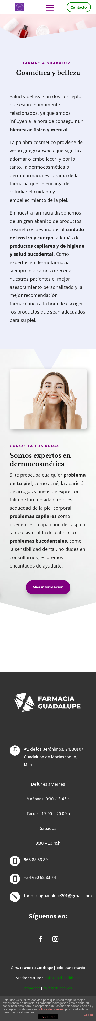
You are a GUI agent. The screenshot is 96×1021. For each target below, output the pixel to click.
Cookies (88, 1014)
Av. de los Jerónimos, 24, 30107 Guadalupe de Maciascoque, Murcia (53, 757)
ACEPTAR (48, 1016)
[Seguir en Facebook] (41, 939)
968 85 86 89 (36, 859)
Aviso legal (53, 977)
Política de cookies (57, 988)
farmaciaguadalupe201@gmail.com (58, 895)
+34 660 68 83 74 (40, 877)
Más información (48, 587)
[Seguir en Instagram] (55, 939)
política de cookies (50, 1009)
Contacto (79, 7)
